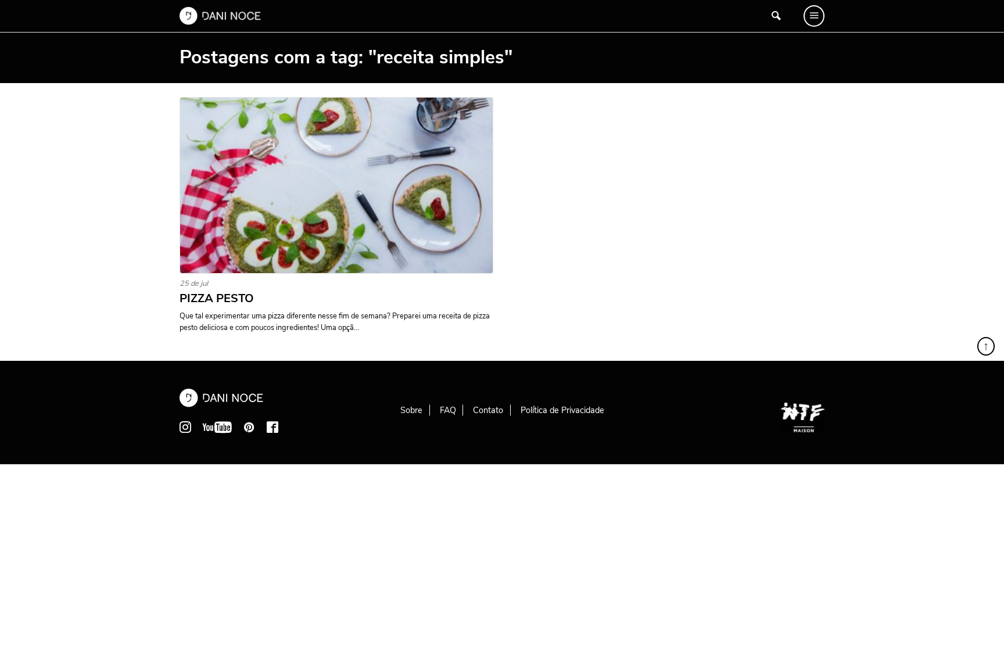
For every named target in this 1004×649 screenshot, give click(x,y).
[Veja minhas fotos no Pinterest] (249, 427)
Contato (488, 410)
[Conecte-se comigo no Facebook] (272, 427)
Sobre (411, 410)
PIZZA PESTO (217, 299)
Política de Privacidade (562, 410)
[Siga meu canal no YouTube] (217, 427)
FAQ (448, 410)
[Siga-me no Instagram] (185, 427)
